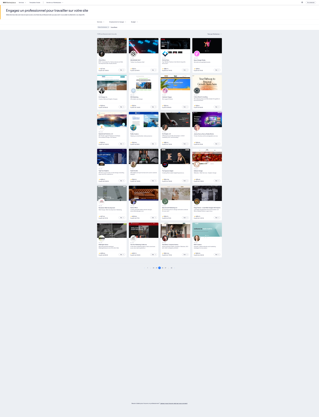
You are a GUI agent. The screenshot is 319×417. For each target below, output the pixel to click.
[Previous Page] (144, 268)
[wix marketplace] (9, 2)
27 (165, 268)
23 (153, 268)
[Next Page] (174, 268)
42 (171, 268)
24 (156, 268)
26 (162, 268)
